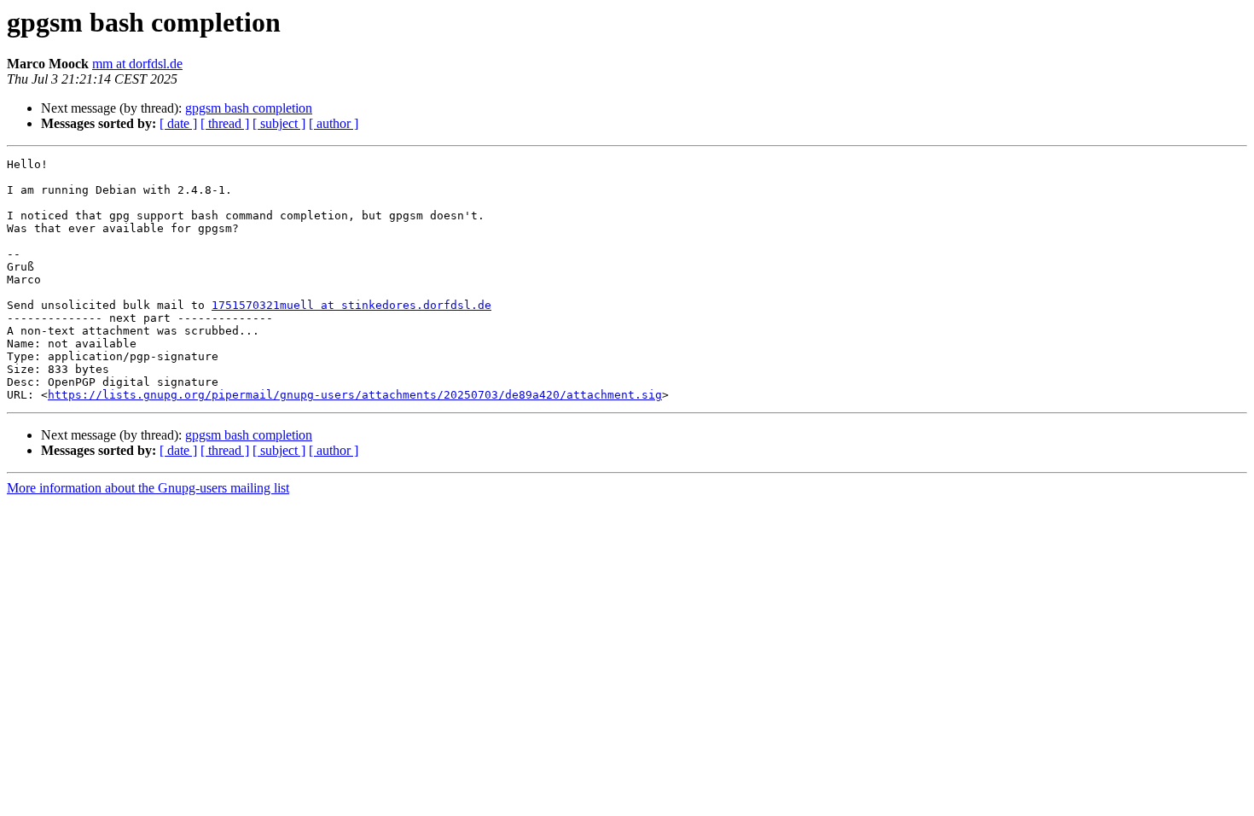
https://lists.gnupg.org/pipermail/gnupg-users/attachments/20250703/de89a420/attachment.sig (355, 394)
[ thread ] (224, 123)
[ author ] (333, 123)
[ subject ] (279, 123)
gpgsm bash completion (248, 108)
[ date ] (178, 123)
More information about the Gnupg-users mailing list (148, 488)
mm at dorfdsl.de (137, 63)
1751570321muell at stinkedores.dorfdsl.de (351, 305)
